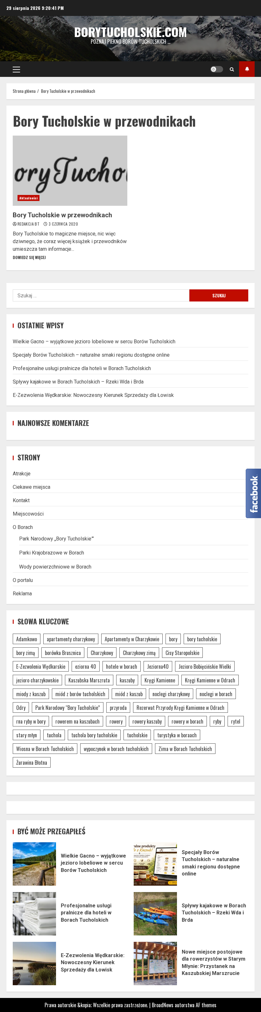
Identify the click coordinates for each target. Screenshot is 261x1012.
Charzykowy (102, 653)
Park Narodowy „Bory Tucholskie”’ (56, 539)
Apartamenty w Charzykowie (132, 639)
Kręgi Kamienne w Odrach (210, 680)
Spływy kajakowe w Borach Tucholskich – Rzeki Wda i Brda (78, 382)
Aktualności (28, 198)
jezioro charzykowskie (37, 680)
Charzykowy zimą (139, 653)
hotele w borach (121, 666)
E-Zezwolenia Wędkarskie (40, 666)
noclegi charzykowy (171, 694)
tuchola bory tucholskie (94, 735)
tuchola (54, 735)
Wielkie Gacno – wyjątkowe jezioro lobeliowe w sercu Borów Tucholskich (94, 342)
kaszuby (127, 680)
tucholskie (137, 735)
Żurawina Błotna (31, 762)
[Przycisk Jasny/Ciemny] (216, 69)
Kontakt (21, 500)
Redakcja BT (29, 224)
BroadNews (162, 1005)
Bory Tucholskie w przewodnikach (70, 171)
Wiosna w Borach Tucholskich (45, 749)
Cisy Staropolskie (182, 653)
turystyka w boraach (177, 735)
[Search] (232, 69)
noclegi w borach (216, 694)
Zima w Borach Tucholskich (185, 749)
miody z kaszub (31, 694)
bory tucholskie (202, 639)
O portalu (23, 580)
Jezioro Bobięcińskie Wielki (205, 666)
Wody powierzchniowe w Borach (55, 567)
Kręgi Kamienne (160, 680)
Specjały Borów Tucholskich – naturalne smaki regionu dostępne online (91, 355)
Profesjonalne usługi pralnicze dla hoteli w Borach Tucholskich (82, 368)
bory (173, 639)
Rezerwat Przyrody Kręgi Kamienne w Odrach (180, 707)
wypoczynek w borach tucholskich (116, 749)
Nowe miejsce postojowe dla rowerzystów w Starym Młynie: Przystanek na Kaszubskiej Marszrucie (155, 963)
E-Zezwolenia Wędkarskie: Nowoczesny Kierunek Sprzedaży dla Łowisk (93, 395)
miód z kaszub (129, 694)
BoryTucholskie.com (130, 32)
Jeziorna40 (158, 666)
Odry (20, 707)
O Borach (23, 527)
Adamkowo (26, 639)
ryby (217, 721)
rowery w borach (187, 721)
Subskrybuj (247, 69)
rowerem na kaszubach (77, 721)
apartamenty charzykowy (71, 639)
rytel (235, 721)
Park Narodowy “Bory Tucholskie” (67, 707)
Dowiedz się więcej (29, 257)
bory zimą (25, 653)
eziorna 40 (85, 666)
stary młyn (26, 735)
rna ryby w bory (31, 721)
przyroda (118, 707)
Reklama (22, 594)
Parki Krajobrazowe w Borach (51, 553)
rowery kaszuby (147, 721)
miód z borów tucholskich (80, 694)
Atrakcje (22, 474)
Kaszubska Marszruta (89, 680)
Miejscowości (28, 514)
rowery (116, 721)
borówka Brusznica (63, 653)
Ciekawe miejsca (31, 487)
